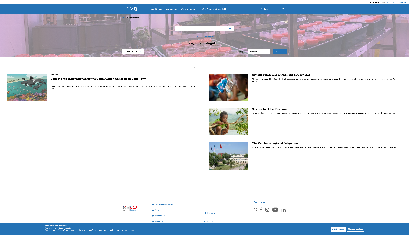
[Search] (231, 28)
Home (123, 17)
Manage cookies (355, 229)
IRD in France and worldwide (214, 9)
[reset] (225, 28)
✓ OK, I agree (338, 229)
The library (211, 213)
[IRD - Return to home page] (132, 9)
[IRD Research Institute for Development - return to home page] (130, 208)
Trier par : (242, 52)
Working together (189, 9)
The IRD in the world (164, 204)
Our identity (156, 9)
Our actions (171, 9)
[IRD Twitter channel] (256, 209)
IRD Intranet (160, 216)
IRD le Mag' (160, 221)
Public (383, 2)
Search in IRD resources (204, 36)
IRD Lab (210, 221)
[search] (270, 9)
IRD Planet (402, 2)
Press (392, 2)
